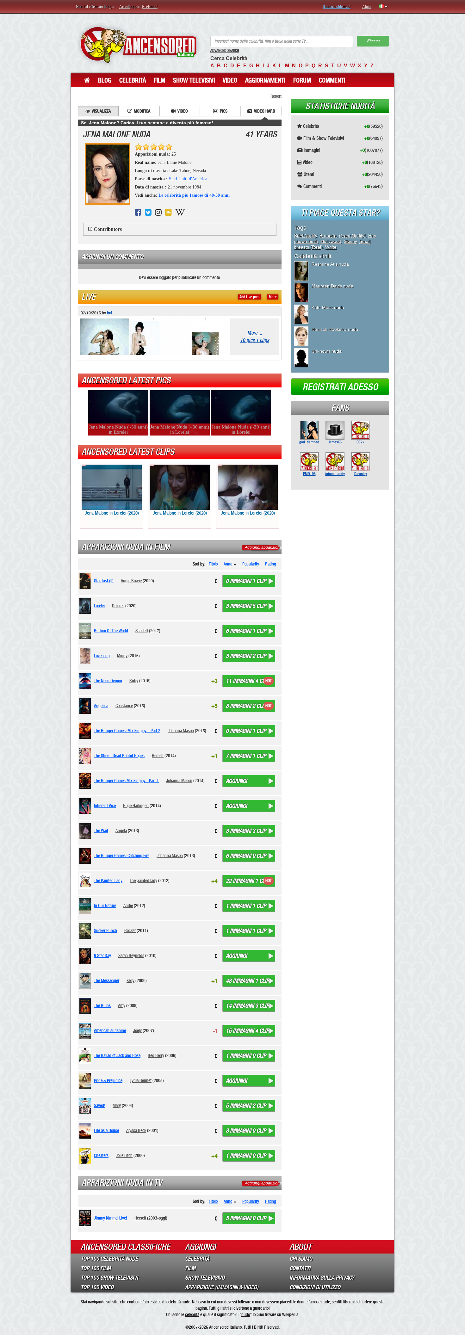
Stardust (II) (104, 580)
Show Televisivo (205, 1277)
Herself (158, 755)
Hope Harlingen (136, 805)
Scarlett (141, 630)
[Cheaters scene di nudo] (86, 1156)
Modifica (142, 111)
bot (109, 312)
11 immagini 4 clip (247, 680)
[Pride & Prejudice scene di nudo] (86, 1081)
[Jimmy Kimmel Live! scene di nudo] (86, 1218)
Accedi (124, 6)
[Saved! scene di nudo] (86, 1106)
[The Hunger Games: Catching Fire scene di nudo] (86, 856)
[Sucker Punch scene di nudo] (86, 931)
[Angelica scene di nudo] (86, 706)
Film (159, 80)
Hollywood (331, 241)
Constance (124, 705)
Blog (104, 80)
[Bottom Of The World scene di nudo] (86, 631)
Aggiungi (236, 780)
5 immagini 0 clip (246, 1218)
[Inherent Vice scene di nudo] (86, 806)
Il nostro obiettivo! (336, 6)
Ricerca (373, 41)
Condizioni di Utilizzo (314, 1287)
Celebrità (132, 80)
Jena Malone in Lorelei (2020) (112, 513)
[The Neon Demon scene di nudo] (86, 681)
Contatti (299, 1268)
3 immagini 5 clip (246, 606)
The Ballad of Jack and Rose (117, 1055)
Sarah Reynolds (131, 955)
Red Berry (156, 1055)
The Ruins (102, 1005)
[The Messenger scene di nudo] (86, 981)
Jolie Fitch (124, 1155)
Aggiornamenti (265, 80)
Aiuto (366, 6)
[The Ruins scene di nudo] (86, 1006)
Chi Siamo (300, 1258)
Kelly (130, 980)
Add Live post (249, 297)
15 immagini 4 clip (247, 1030)
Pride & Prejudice (108, 1080)
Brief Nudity (305, 235)
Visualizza (101, 111)
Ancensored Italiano (225, 1327)
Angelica (101, 705)
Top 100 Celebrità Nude (109, 1258)
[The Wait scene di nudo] (86, 831)
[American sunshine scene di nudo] (86, 1031)
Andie (128, 905)
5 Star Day (102, 955)
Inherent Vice (105, 805)
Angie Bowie (131, 580)
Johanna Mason (181, 730)
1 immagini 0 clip (246, 1055)
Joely (137, 1030)
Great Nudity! (352, 235)
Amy (121, 1005)
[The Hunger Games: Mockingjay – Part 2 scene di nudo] (86, 731)
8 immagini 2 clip (246, 705)
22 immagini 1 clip (247, 880)
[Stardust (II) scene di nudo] (86, 581)
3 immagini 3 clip (246, 830)
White (331, 247)
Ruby (133, 680)
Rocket (130, 930)
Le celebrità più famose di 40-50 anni (194, 195)
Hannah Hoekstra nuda (335, 329)
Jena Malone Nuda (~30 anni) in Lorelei (118, 429)
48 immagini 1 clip (247, 980)
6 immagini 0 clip (246, 855)
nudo (245, 1314)
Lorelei (99, 605)
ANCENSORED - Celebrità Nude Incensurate (138, 45)
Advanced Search (224, 50)
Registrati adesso (340, 387)
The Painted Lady (108, 880)
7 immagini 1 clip (246, 755)
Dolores (118, 605)
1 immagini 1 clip (246, 905)
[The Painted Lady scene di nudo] (86, 881)
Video (230, 80)
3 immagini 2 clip (246, 655)
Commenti (332, 80)
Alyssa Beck (136, 1130)
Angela (121, 830)
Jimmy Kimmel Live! (110, 1218)
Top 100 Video (97, 1287)
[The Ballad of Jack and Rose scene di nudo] (86, 1056)
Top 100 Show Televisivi (109, 1277)
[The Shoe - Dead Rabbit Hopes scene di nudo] (86, 756)
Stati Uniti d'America (188, 178)
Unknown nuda (327, 351)
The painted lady (143, 880)
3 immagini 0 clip (246, 1130)
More (273, 297)
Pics (223, 111)
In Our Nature (105, 905)
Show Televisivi (194, 80)
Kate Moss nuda (328, 307)
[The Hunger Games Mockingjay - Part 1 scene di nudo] (86, 781)
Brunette (328, 235)
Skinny (350, 241)
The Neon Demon (108, 680)
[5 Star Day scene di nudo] (86, 956)
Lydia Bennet (141, 1080)
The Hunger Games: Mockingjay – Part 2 (127, 730)
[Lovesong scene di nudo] (86, 656)
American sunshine (110, 1030)
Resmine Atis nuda (330, 264)
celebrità (192, 1314)
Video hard (264, 111)
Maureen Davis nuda (332, 285)
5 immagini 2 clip (246, 1105)
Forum (302, 80)
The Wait (101, 830)
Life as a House (106, 1130)
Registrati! (150, 6)
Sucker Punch (105, 930)
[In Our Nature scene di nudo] (86, 906)
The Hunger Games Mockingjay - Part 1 (126, 780)
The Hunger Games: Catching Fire (121, 855)
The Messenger (106, 980)
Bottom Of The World (111, 630)
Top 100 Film (96, 1268)
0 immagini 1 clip (246, 581)
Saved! (99, 1105)
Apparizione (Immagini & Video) (221, 1287)
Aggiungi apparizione (263, 547)
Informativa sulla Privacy (321, 1277)
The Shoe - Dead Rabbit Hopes (119, 755)
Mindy (122, 655)
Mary (117, 1105)
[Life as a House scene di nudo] (86, 1131)
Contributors (108, 229)
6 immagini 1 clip (246, 630)
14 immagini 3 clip (247, 1005)
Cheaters (101, 1155)
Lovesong (102, 655)
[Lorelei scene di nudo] (86, 606)
